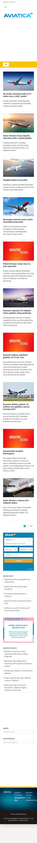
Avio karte (30, 569)
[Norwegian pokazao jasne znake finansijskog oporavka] (18, 206)
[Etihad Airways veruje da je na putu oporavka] (18, 251)
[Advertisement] (18, 40)
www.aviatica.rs (24, 820)
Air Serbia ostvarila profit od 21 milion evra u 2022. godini (17, 95)
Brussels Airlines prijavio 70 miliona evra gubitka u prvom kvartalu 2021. (16, 406)
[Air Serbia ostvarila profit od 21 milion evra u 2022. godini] (18, 81)
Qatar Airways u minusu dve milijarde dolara (16, 501)
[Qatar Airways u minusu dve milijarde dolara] (18, 487)
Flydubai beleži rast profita (15, 180)
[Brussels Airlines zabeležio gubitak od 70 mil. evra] (18, 342)
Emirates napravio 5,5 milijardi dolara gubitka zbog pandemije (17, 311)
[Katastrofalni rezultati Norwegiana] (18, 438)
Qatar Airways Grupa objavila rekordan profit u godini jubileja (17, 136)
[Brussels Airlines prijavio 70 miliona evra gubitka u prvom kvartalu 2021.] (18, 391)
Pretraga (18, 560)
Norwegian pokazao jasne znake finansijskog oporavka (18, 220)
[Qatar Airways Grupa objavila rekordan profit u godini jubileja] (18, 122)
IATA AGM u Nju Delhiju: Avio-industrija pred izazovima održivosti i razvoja (18, 663)
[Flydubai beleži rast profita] (18, 167)
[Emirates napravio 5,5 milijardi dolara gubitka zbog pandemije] (18, 297)
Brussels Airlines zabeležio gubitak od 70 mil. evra (15, 356)
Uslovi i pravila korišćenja (18, 814)
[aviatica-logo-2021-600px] (18, 13)
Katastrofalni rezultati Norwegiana (13, 452)
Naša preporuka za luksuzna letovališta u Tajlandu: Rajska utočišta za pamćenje (15, 687)
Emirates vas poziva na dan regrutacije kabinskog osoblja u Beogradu (16, 654)
